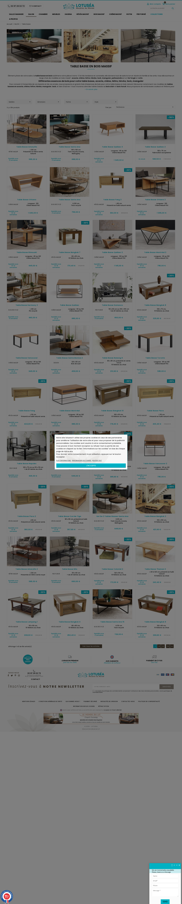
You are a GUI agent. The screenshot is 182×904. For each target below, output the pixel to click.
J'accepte (91, 465)
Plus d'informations (63, 460)
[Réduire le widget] (177, 865)
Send (165, 901)
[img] (179, 865)
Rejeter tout (97, 460)
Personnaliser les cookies (82, 460)
